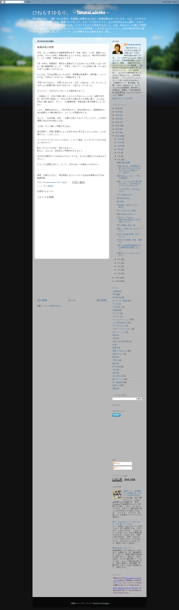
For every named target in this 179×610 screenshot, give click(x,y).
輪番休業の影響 (123, 163)
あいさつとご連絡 (119, 301)
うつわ (115, 304)
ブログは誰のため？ (125, 195)
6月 (119, 160)
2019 (117, 115)
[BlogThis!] (76, 182)
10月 (119, 146)
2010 (117, 278)
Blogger (106, 603)
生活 (114, 373)
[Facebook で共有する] (81, 182)
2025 (117, 108)
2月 (119, 270)
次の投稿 (42, 300)
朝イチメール (117, 379)
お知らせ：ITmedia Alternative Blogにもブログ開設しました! (129, 220)
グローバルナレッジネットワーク (125, 588)
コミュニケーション (120, 320)
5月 (119, 260)
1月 (119, 273)
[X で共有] (78, 182)
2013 (117, 129)
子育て (115, 360)
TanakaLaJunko (134, 45)
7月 (119, 156)
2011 (117, 136)
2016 (117, 119)
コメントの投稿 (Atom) (51, 306)
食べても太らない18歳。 (127, 211)
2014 (117, 126)
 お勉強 (115, 291)
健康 (114, 348)
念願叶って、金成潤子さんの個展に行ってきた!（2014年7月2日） (132, 493)
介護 (114, 338)
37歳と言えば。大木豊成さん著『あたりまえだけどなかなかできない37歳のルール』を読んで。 (129, 169)
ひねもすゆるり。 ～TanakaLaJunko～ (71, 13)
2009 (117, 281)
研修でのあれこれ (119, 351)
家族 (114, 335)
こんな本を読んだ (119, 323)
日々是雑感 (48, 186)
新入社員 (116, 367)
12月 (119, 139)
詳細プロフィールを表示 (122, 98)
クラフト (116, 316)
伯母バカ (116, 385)
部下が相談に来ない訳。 (127, 225)
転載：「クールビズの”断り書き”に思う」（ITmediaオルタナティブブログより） (129, 184)
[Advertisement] (71, 278)
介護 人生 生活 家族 (120, 341)
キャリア (116, 313)
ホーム (72, 300)
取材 (114, 363)
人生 (114, 370)
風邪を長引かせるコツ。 (127, 214)
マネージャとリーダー (121, 329)
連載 (114, 388)
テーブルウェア (118, 326)
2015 (117, 122)
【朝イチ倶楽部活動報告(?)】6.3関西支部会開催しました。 (129, 247)
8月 (119, 153)
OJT (114, 294)
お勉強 (115, 310)
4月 (119, 263)
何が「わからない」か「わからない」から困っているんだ (126, 523)
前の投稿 (102, 300)
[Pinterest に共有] (83, 182)
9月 (119, 149)
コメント (119, 468)
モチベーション (118, 332)
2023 (117, 112)
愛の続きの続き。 (124, 198)
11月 (119, 142)
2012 (117, 133)
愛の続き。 (121, 202)
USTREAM (116, 298)
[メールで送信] (73, 182)
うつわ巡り (117, 307)
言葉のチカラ (117, 354)
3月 (119, 266)
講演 (114, 357)
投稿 (118, 463)
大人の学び (117, 376)
